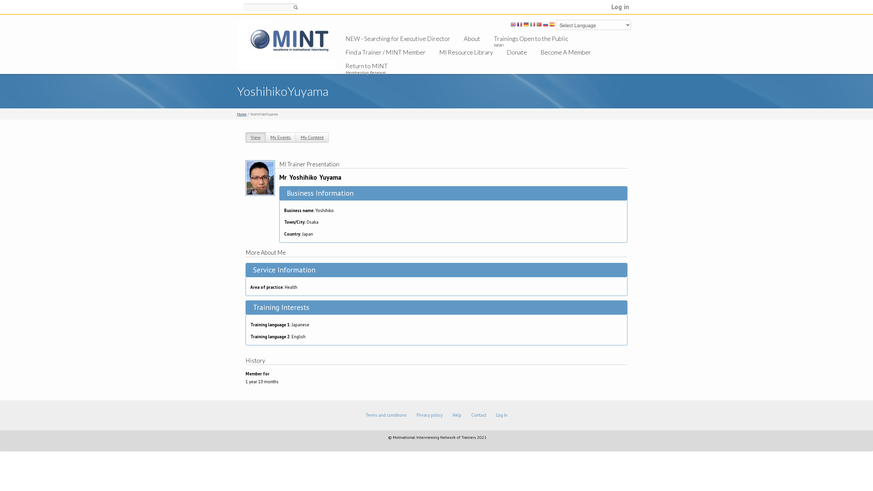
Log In (501, 415)
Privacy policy (430, 415)
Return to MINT (366, 65)
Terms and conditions (386, 415)
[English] (513, 25)
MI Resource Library (466, 52)
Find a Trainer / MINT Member (385, 52)
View (256, 137)
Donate (517, 52)
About (472, 38)
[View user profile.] (260, 177)
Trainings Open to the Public (531, 38)
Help (457, 415)
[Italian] (532, 25)
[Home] (287, 45)
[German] (526, 25)
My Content (312, 137)
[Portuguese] (539, 25)
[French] (519, 25)
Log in (620, 6)
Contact (478, 415)
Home (242, 114)
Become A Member (566, 52)
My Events (280, 137)
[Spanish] (552, 25)
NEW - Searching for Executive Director (397, 38)
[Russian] (545, 25)
